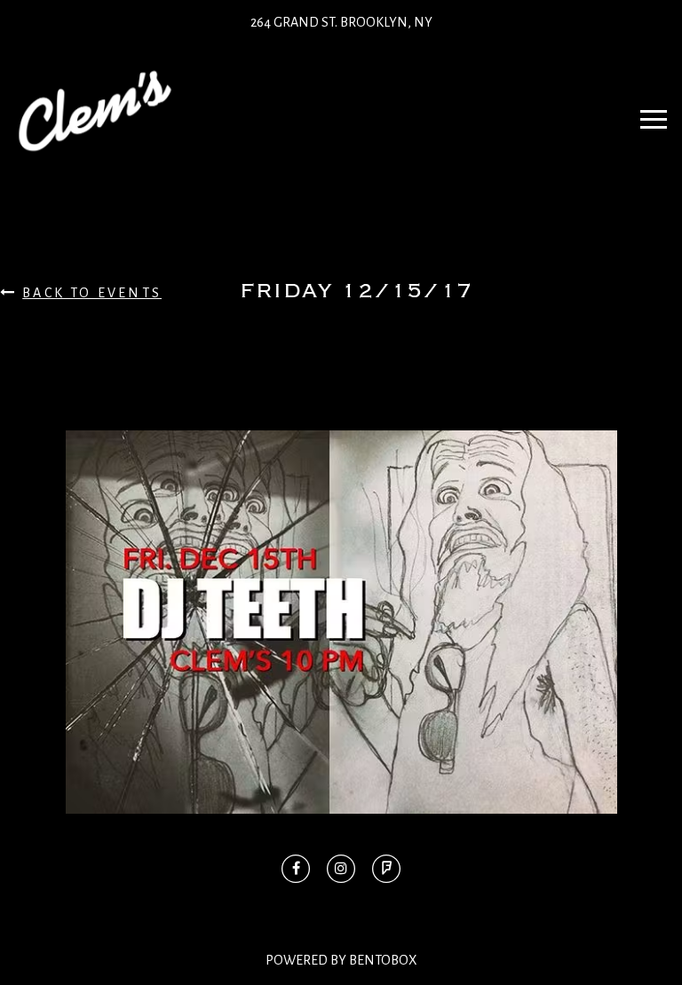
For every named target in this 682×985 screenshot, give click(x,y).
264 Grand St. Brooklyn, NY (341, 22)
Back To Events (92, 293)
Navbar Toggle (653, 111)
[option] (341, 622)
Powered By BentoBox (341, 960)
